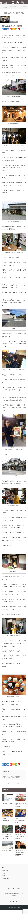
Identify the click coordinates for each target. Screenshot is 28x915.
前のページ (8, 783)
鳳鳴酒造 (13, 778)
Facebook (10, 901)
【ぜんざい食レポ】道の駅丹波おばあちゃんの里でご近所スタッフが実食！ (20, 853)
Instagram (13, 901)
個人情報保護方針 (5, 878)
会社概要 (3, 873)
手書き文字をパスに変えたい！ (7, 804)
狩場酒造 (17, 776)
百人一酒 (9, 584)
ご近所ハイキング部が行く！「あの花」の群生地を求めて (7, 836)
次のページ (19, 783)
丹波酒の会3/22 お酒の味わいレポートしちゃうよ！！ (20, 804)
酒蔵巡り (9, 778)
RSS (16, 901)
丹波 (5, 776)
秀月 (20, 776)
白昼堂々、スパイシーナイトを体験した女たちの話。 (20, 820)
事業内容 (3, 875)
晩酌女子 (13, 776)
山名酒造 (8, 776)
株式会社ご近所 (5, 870)
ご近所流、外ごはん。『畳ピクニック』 (7, 819)
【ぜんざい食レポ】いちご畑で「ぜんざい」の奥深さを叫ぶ (20, 836)
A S (8, 771)
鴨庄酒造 (18, 778)
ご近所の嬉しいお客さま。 (7, 851)
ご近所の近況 (5, 21)
